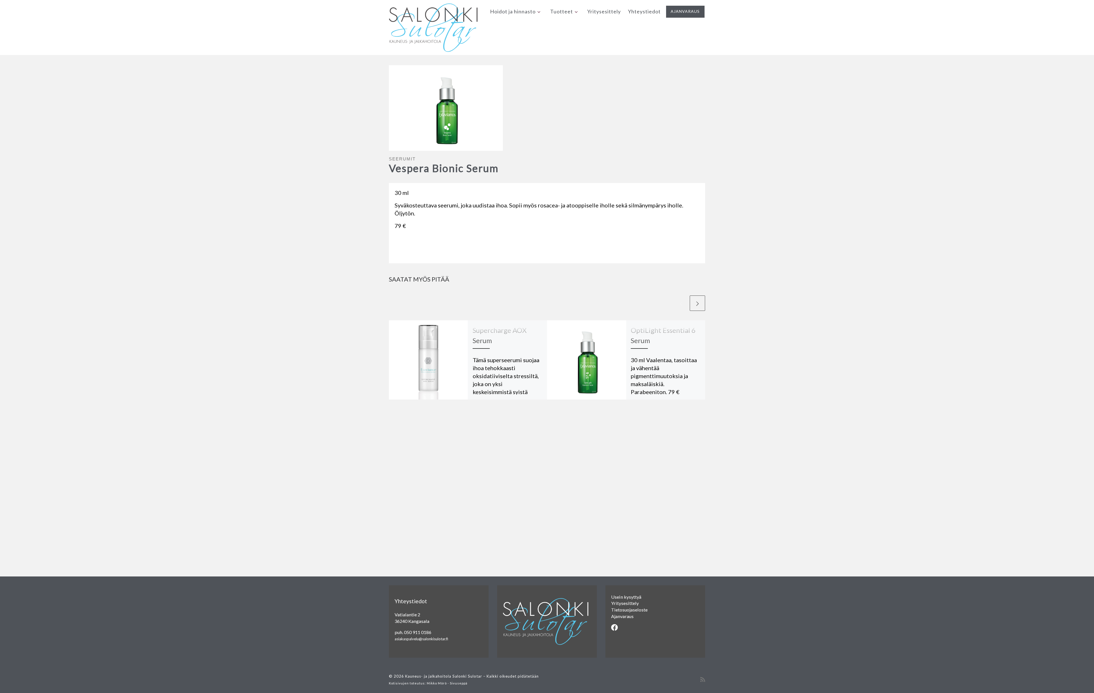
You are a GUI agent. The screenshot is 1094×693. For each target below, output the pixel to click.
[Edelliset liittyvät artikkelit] (681, 303)
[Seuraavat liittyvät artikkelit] (697, 303)
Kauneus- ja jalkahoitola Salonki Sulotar (443, 676)
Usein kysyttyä (626, 597)
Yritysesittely (625, 603)
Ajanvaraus (622, 616)
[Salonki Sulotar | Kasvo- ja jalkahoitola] (433, 26)
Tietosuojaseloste (629, 609)
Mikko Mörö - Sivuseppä (447, 683)
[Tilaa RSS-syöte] (702, 679)
